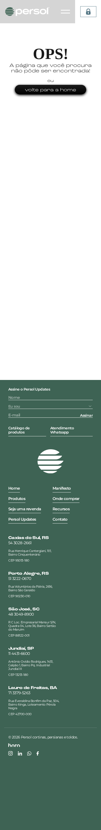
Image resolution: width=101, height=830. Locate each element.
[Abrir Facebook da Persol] (38, 753)
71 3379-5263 (19, 693)
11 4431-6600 (19, 654)
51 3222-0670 (19, 579)
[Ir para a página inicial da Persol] (50, 461)
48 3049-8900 (21, 614)
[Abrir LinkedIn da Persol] (20, 753)
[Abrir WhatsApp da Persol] (29, 753)
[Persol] (27, 11)
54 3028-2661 (19, 543)
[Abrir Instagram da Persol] (10, 753)
